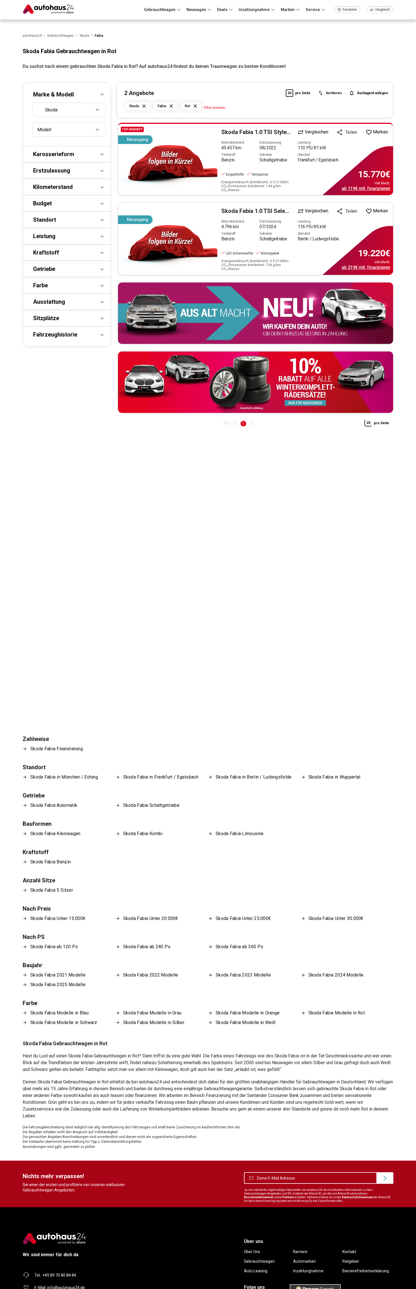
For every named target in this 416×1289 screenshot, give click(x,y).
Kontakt (349, 1251)
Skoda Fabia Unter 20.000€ (150, 918)
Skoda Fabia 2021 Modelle (57, 975)
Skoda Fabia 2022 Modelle (150, 975)
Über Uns (252, 1251)
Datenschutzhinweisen (357, 1197)
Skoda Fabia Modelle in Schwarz (63, 1022)
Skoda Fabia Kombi (143, 833)
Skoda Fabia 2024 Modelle (336, 975)
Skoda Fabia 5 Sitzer (51, 890)
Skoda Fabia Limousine (239, 833)
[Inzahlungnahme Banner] (255, 313)
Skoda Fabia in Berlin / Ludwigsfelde (253, 777)
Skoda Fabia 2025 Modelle (57, 984)
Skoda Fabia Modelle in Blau (59, 1013)
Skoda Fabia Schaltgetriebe (151, 805)
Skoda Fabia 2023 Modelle (243, 975)
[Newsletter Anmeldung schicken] (384, 1178)
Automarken (304, 1261)
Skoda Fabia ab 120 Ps (54, 946)
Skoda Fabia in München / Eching (64, 777)
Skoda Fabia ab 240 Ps (147, 946)
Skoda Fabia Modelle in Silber (154, 1022)
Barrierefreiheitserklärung (365, 1271)
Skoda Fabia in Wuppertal (334, 777)
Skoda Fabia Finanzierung (56, 748)
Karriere (300, 1251)
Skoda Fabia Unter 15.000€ (57, 918)
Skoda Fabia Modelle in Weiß (246, 1022)
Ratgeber (350, 1261)
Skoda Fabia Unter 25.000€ (243, 918)
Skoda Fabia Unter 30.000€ (336, 918)
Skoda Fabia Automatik (53, 805)
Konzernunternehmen (259, 1197)
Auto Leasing (255, 1271)
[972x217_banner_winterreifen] (255, 382)
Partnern (288, 1197)
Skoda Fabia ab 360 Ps (239, 946)
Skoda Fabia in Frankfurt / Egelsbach (160, 777)
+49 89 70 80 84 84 (59, 1275)
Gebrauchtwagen (259, 1261)
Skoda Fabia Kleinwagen (55, 833)
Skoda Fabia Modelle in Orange (248, 1013)
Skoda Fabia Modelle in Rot (336, 1013)
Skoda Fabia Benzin (50, 862)
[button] (67, 94)
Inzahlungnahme (308, 1271)
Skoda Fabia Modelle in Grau (152, 1013)
